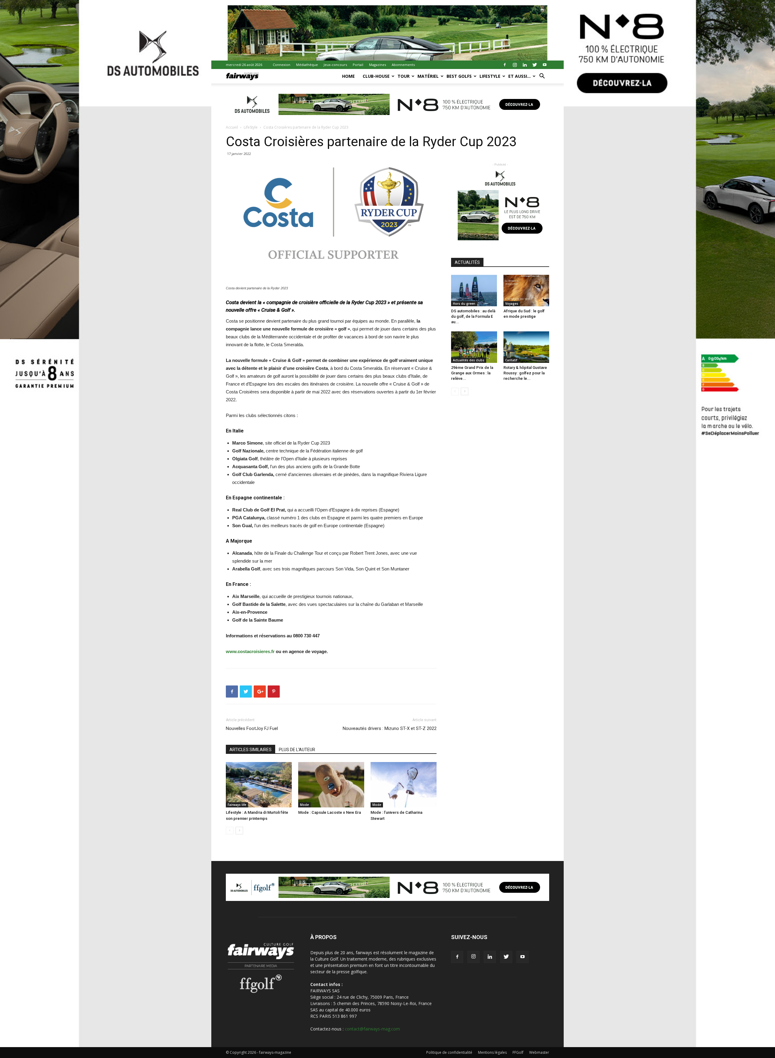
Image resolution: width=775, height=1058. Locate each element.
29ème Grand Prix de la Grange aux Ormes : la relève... (472, 373)
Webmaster (539, 1052)
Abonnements (403, 64)
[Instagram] (514, 65)
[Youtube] (544, 65)
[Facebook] (504, 65)
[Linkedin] (524, 65)
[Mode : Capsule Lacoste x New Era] (331, 784)
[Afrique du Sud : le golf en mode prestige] (526, 290)
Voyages (511, 303)
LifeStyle (490, 76)
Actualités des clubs (468, 360)
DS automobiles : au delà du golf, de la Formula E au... (473, 316)
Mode (304, 805)
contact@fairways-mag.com (372, 1029)
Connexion (281, 64)
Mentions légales (492, 1052)
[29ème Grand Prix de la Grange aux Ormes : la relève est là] (474, 347)
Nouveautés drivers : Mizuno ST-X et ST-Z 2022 (390, 728)
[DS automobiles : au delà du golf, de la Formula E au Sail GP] (474, 290)
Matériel (428, 76)
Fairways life (237, 805)
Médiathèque (307, 64)
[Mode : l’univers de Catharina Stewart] (404, 784)
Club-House (376, 76)
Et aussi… (519, 76)
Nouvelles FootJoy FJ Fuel (252, 728)
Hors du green (464, 303)
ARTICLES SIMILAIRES (250, 749)
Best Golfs (459, 76)
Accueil (232, 127)
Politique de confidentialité (449, 1052)
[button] (542, 77)
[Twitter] (534, 65)
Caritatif (511, 360)
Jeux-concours (335, 64)
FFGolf (518, 1052)
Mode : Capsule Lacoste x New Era (329, 812)
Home (348, 76)
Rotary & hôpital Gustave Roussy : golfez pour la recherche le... (525, 373)
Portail (358, 64)
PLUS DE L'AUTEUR (297, 749)
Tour (403, 76)
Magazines (377, 64)
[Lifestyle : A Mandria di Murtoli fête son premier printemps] (259, 784)
